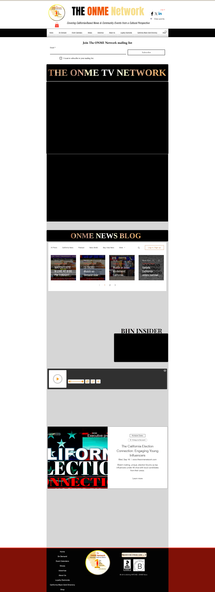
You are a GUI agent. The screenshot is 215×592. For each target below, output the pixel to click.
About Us (62, 575)
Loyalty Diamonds (62, 580)
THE (108, 11)
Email (53, 47)
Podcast (81, 248)
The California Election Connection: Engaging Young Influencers (137, 450)
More (121, 248)
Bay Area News (108, 248)
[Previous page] (99, 285)
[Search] (165, 31)
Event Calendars (62, 561)
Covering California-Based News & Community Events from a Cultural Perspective (108, 23)
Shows (62, 566)
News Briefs (93, 248)
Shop (62, 590)
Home (62, 552)
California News (67, 248)
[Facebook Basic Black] (152, 14)
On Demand (62, 556)
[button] (57, 24)
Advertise (62, 571)
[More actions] (71, 260)
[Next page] (115, 285)
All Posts (54, 248)
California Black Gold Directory (62, 585)
